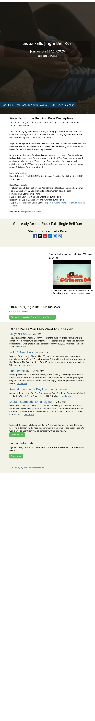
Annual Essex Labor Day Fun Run (31, 389)
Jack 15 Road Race (21, 352)
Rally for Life (17, 334)
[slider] (16, 311)
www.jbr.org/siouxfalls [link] (30, 211)
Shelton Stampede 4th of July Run (31, 402)
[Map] (23, 273)
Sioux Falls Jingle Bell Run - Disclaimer (26, 467)
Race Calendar (65, 105)
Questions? (16, 456)
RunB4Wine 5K (19, 371)
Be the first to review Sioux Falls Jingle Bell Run (32, 317)
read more (21, 346)
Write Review (17, 434)
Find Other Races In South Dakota (27, 105)
